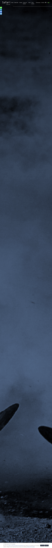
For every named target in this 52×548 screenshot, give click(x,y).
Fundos (20, 2)
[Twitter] (1, 14)
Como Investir (32, 3)
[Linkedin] (1, 10)
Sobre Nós (16, 2)
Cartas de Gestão (25, 3)
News (29, 2)
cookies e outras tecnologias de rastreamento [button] (16, 545)
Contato (42, 2)
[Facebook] (1, 12)
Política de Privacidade (31, 546)
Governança (38, 2)
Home (12, 2)
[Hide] (0, 15)
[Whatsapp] (1, 8)
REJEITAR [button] (46, 545)
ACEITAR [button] (42, 545)
